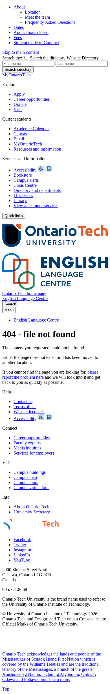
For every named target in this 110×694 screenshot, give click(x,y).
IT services (23, 195)
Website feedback (29, 411)
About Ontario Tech (31, 506)
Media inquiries (27, 447)
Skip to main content (20, 52)
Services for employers (34, 453)
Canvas (20, 133)
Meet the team (37, 17)
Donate (20, 104)
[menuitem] (61, 15)
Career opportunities (32, 99)
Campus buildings (30, 472)
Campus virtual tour (31, 487)
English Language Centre (25, 298)
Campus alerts (26, 180)
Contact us (23, 401)
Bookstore (23, 175)
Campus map (25, 477)
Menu (9, 310)
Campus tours (26, 482)
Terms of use (25, 406)
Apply (19, 94)
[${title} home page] (55, 250)
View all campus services (36, 205)
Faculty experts (27, 442)
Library (20, 200)
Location (33, 12)
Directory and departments (37, 190)
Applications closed (31, 32)
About (19, 7)
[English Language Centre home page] (55, 288)
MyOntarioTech (28, 144)
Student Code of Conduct (36, 42)
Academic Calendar (31, 128)
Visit (18, 109)
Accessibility (25, 170)
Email (19, 138)
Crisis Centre (25, 185)
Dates (19, 27)
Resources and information (37, 149)
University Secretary (32, 511)
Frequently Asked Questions (50, 22)
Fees (18, 37)
